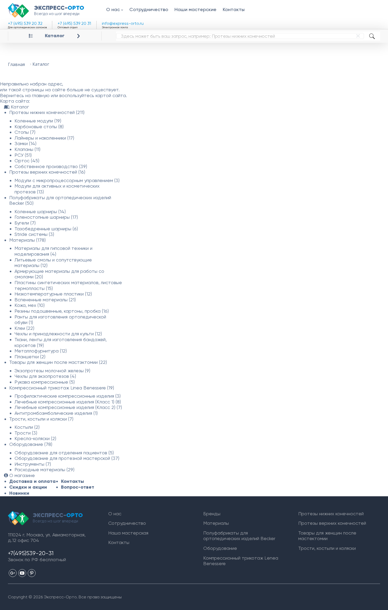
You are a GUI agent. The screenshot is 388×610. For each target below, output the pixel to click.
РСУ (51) (23, 155)
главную (41, 95)
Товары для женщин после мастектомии (327, 535)
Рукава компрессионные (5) (45, 382)
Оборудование (220, 548)
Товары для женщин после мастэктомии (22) (58, 362)
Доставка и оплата (32, 481)
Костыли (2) (27, 427)
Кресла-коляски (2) (35, 438)
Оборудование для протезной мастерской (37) (67, 458)
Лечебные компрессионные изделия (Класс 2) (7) (68, 407)
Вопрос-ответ (77, 487)
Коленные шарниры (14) (40, 211)
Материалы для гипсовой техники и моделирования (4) (53, 251)
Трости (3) (26, 433)
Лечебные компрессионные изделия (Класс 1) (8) (68, 401)
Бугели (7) (25, 223)
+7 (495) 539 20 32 (25, 23)
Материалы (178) (27, 240)
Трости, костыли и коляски (327, 548)
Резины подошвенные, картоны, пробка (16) (62, 311)
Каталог (54, 36)
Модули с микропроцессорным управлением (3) (67, 180)
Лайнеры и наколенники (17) (44, 138)
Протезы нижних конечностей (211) (46, 112)
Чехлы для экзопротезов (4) (45, 376)
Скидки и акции (28, 487)
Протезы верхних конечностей (332, 523)
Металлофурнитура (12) (41, 351)
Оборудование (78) (30, 444)
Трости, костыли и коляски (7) (41, 419)
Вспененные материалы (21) (45, 299)
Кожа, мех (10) (30, 305)
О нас (113, 9)
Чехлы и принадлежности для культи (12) (58, 333)
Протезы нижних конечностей (331, 513)
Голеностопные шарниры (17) (46, 217)
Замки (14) (25, 143)
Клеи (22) (24, 328)
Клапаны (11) (27, 149)
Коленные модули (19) (38, 120)
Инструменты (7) (33, 464)
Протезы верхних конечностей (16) (47, 172)
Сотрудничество (148, 9)
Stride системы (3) (34, 234)
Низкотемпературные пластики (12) (53, 294)
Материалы (216, 523)
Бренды (211, 513)
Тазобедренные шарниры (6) (46, 228)
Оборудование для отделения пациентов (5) (64, 452)
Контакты (234, 9)
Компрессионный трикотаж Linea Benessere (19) (61, 387)
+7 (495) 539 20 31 (74, 23)
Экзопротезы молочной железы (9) (52, 370)
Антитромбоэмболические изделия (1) (56, 413)
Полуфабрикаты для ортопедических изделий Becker (239, 535)
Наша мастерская (128, 533)
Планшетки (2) (30, 356)
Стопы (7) (25, 132)
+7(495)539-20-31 (31, 553)
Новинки (19, 493)
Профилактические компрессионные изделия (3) (68, 396)
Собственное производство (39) (51, 166)
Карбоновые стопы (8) (39, 126)
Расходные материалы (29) (44, 469)
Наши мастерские (195, 9)
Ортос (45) (27, 160)
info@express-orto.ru (123, 23)
